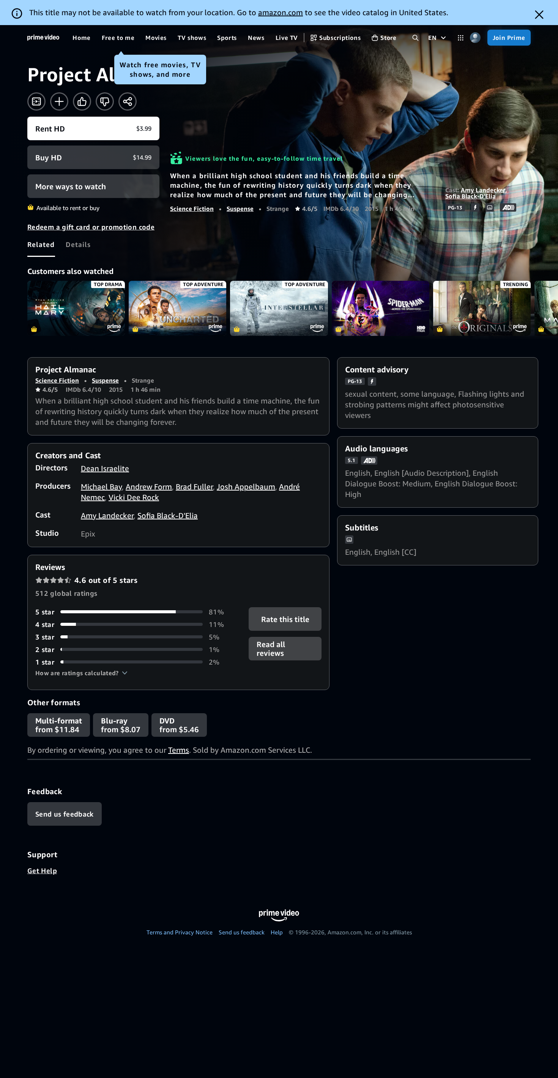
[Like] (82, 101)
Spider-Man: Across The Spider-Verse (380, 308)
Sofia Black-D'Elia (470, 196)
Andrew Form (149, 486)
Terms (178, 750)
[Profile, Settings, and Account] (475, 38)
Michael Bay (101, 486)
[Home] (43, 38)
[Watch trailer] (36, 101)
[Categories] (460, 38)
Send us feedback (242, 932)
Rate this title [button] (285, 618)
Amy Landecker (483, 190)
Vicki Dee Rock (134, 497)
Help (277, 932)
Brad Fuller (194, 486)
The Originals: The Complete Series (482, 308)
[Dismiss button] (539, 14)
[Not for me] (105, 101)
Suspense (240, 208)
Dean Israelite (105, 468)
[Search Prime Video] (415, 38)
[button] (81, 673)
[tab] (41, 244)
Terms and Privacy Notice (180, 932)
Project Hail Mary (76, 308)
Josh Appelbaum (246, 486)
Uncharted (177, 308)
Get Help (42, 870)
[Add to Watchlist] (59, 101)
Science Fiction (192, 208)
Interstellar (279, 308)
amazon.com (280, 12)
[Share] (127, 101)
